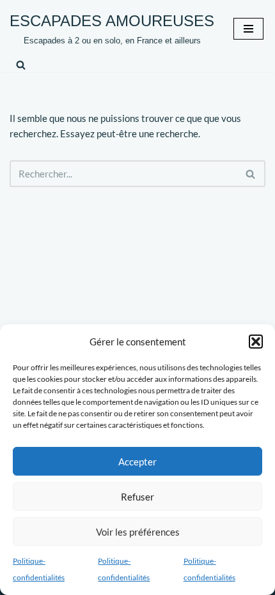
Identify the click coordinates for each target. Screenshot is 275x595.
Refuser (137, 496)
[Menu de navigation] (248, 29)
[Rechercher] (21, 65)
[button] (255, 341)
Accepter (137, 461)
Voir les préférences (138, 532)
